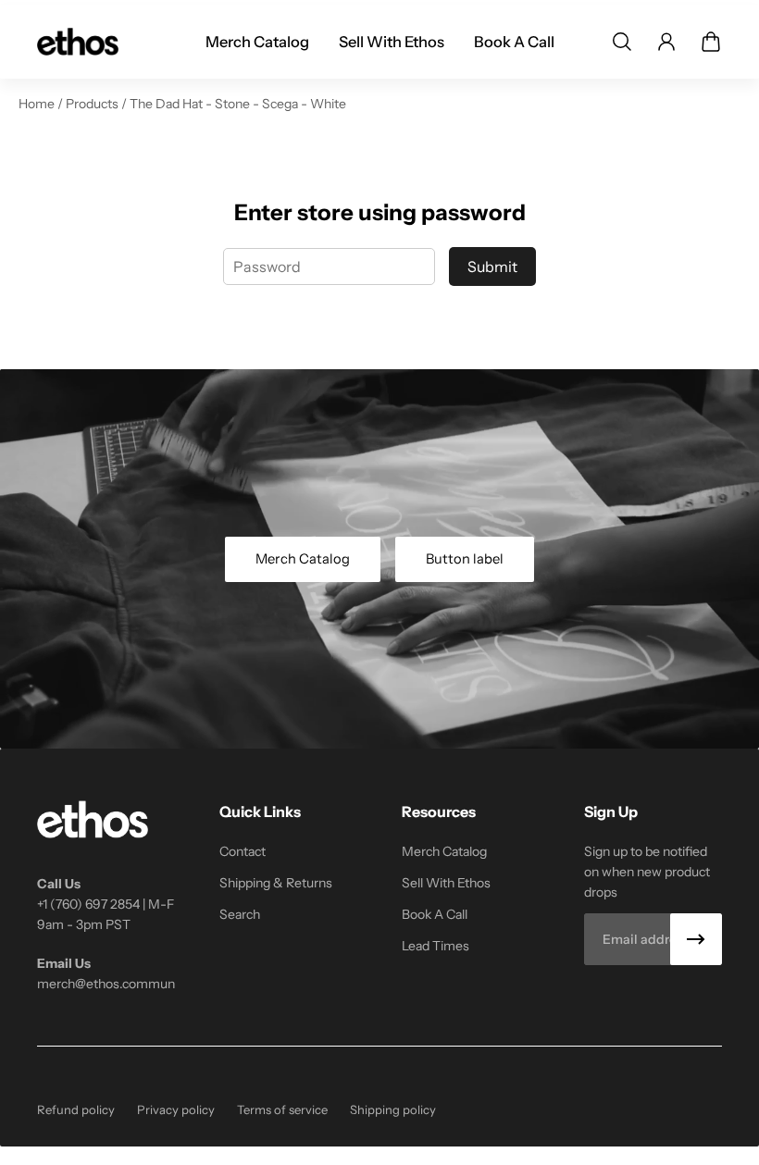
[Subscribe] (696, 939)
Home (38, 103)
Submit (492, 266)
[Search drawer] (622, 41)
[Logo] (77, 42)
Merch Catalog (302, 559)
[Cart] (711, 41)
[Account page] (666, 41)
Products (93, 103)
